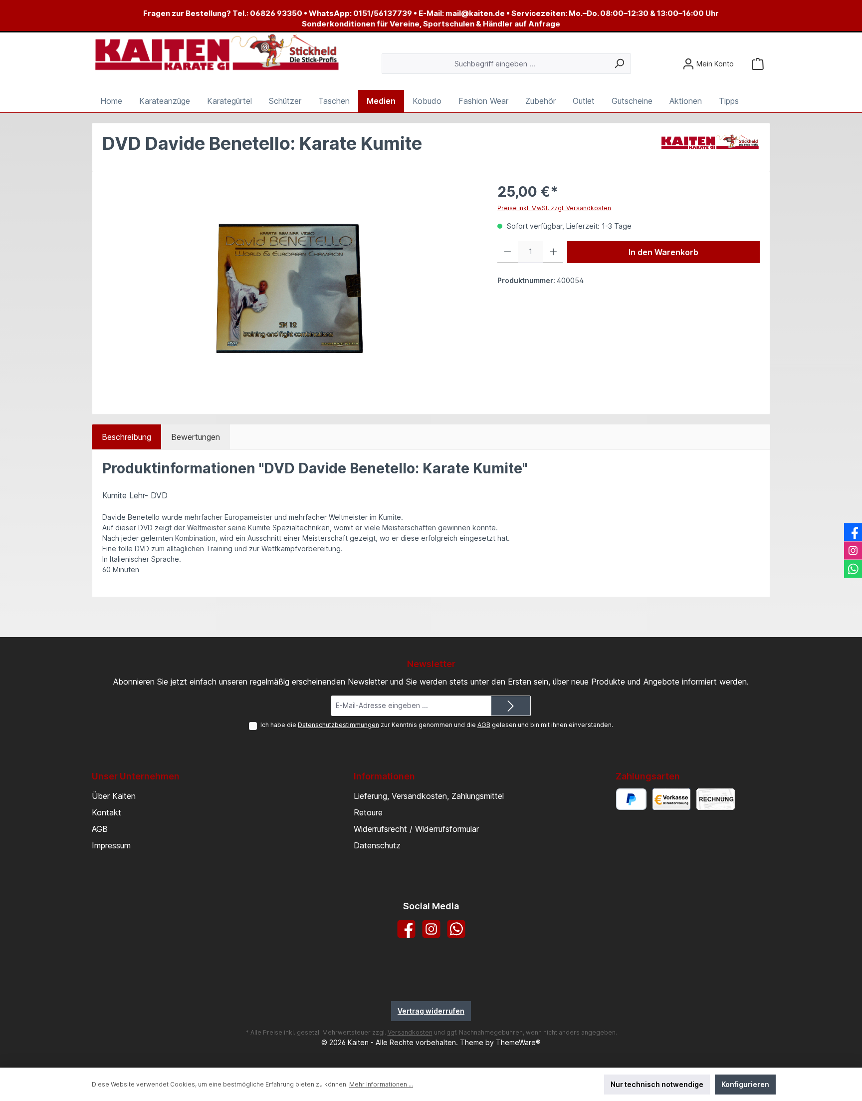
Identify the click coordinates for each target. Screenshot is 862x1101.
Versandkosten (410, 1032)
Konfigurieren (745, 1084)
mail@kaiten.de (475, 13)
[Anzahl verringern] (507, 252)
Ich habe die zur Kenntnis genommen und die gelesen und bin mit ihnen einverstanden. (436, 725)
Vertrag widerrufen (431, 1011)
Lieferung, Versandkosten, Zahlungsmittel (429, 796)
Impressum (111, 845)
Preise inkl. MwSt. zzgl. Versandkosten (554, 208)
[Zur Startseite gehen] (216, 53)
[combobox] (495, 63)
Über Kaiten (114, 796)
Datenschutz (377, 845)
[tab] (126, 436)
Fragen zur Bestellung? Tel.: (196, 13)
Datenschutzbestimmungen (338, 725)
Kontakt (106, 812)
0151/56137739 (382, 13)
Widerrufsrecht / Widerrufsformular (416, 829)
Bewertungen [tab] (195, 437)
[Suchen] (619, 63)
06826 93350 (276, 13)
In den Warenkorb (663, 252)
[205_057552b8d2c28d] (289, 288)
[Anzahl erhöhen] (553, 252)
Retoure (368, 812)
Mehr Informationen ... (381, 1084)
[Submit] (511, 706)
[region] (289, 288)
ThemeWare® (518, 1042)
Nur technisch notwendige (657, 1084)
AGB (483, 725)
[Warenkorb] (757, 63)
